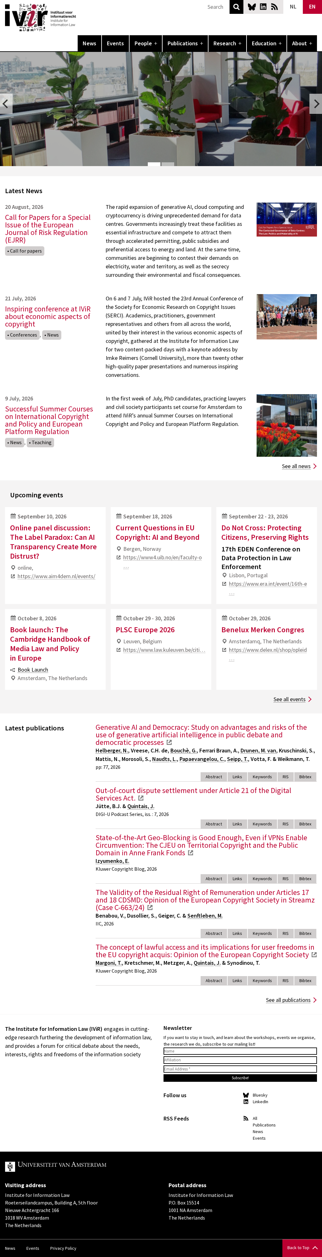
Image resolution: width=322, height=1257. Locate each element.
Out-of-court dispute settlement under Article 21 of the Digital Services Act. (193, 794)
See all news (296, 466)
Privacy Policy (63, 1248)
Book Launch (33, 669)
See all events (290, 699)
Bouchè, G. (183, 750)
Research (225, 43)
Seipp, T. (237, 759)
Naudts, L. (164, 759)
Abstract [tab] (214, 776)
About (299, 43)
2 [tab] (168, 164)
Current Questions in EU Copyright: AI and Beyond (158, 532)
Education (264, 43)
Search (236, 7)
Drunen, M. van (258, 750)
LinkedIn (263, 6)
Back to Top (298, 1247)
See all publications (288, 999)
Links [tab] (237, 776)
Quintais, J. (140, 806)
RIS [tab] (286, 776)
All (255, 1118)
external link (169, 742)
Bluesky (251, 6)
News (89, 43)
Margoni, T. (109, 962)
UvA (78, 1167)
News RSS (274, 6)
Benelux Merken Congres (262, 629)
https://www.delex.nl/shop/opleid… (268, 654)
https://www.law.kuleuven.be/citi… (164, 649)
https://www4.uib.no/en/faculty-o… (162, 561)
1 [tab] (154, 164)
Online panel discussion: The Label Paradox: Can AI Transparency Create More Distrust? (53, 542)
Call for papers (26, 251)
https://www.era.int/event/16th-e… (268, 588)
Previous (6, 104)
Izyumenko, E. (112, 860)
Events (115, 43)
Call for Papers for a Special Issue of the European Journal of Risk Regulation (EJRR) (48, 228)
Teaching (42, 442)
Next (315, 104)
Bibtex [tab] (305, 776)
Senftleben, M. (205, 915)
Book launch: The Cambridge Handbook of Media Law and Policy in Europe (50, 644)
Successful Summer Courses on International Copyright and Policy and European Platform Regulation (49, 420)
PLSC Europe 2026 (145, 629)
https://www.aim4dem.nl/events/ (56, 576)
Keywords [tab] (262, 776)
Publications (183, 43)
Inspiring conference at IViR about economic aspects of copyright (48, 316)
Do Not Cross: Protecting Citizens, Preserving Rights (265, 532)
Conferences (23, 335)
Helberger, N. (112, 750)
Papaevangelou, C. (202, 759)
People (143, 43)
